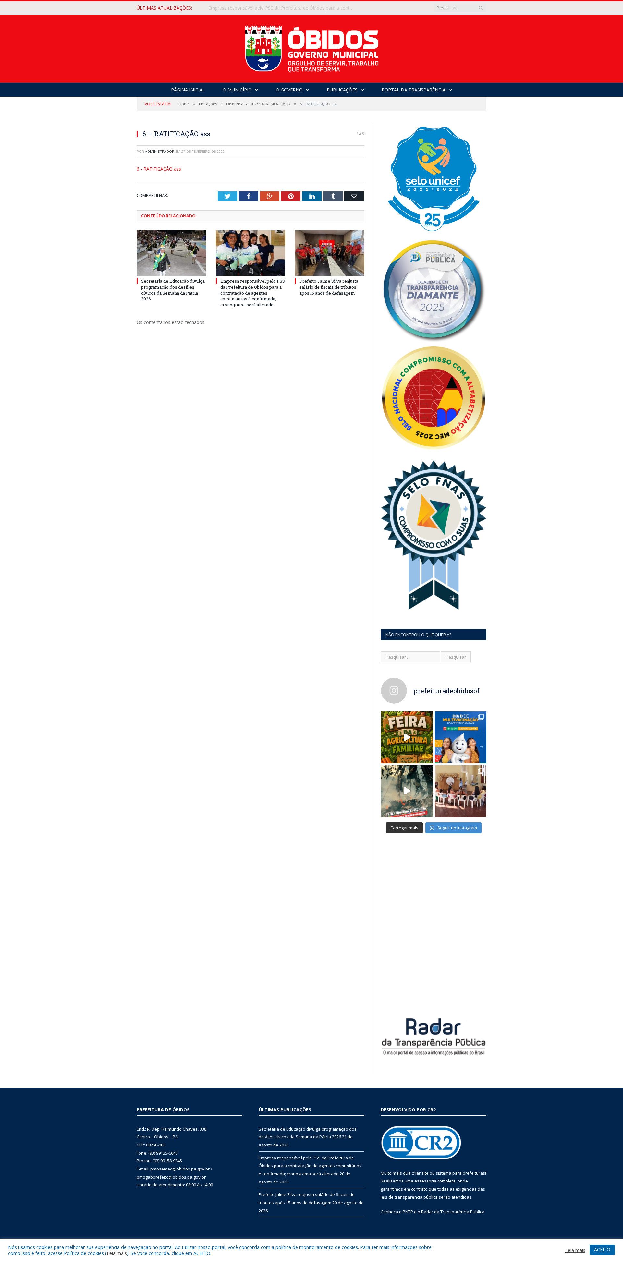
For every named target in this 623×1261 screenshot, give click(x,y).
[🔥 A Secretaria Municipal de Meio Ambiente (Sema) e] (407, 791)
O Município (237, 90)
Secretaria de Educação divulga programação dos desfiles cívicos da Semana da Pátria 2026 (173, 290)
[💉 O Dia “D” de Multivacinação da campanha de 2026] (461, 737)
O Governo (289, 90)
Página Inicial (188, 90)
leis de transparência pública (409, 1197)
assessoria (425, 1181)
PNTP (408, 1212)
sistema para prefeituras (460, 1173)
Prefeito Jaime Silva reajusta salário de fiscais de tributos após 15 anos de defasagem (328, 287)
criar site (420, 1173)
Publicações (342, 90)
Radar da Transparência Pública (452, 1212)
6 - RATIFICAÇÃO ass (159, 169)
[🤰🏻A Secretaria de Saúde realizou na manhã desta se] (461, 791)
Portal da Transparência (414, 90)
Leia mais (117, 1253)
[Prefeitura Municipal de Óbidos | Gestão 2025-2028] (312, 47)
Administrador (159, 151)
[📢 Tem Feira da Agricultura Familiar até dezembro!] (407, 737)
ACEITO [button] (602, 1249)
